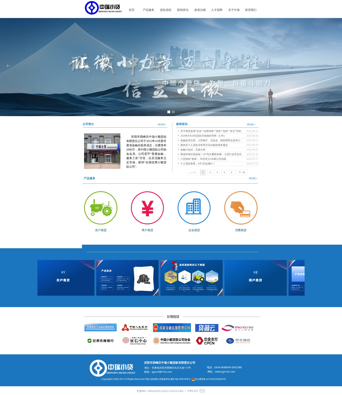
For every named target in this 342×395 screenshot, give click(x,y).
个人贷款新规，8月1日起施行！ (197, 163)
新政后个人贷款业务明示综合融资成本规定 (204, 145)
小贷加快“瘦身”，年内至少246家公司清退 (203, 159)
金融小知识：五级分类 (192, 149)
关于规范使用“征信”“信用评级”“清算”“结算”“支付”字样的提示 (212, 131)
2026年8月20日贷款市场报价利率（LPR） (203, 135)
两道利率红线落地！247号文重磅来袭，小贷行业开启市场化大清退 (212, 154)
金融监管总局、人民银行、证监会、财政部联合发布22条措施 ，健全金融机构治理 (212, 140)
